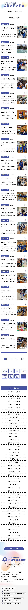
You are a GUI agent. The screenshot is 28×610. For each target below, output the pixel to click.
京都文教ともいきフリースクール (12, 603)
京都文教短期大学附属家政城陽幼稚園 (13, 598)
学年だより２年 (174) (14, 513)
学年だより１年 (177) (14, 526)
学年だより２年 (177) (14, 529)
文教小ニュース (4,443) (14, 449)
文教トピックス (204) (14, 488)
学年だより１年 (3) (14, 424)
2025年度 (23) (14, 417)
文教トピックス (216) (14, 507)
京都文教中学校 (20, 593)
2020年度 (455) (14, 532)
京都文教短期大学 (8, 591)
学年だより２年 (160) (14, 446)
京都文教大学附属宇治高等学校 (11, 601)
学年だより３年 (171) (14, 475)
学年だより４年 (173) (14, 500)
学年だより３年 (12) (14, 401)
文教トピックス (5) (14, 420)
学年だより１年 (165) (14, 491)
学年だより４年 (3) (14, 433)
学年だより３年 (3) (14, 430)
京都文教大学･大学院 (9, 588)
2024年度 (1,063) (14, 462)
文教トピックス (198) (14, 465)
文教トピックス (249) (14, 536)
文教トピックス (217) (14, 523)
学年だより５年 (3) (14, 436)
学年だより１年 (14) (14, 408)
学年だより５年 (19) (14, 395)
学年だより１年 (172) (14, 468)
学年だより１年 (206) (14, 539)
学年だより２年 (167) (14, 494)
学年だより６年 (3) (14, 440)
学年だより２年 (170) (14, 472)
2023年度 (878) (14, 484)
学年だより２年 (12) (14, 404)
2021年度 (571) (14, 520)
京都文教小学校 (7, 596)
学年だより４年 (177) (14, 478)
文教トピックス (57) (14, 411)
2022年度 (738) (14, 504)
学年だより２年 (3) (14, 427)
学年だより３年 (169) (14, 497)
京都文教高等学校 (8, 593)
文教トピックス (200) (14, 414)
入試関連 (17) (14, 459)
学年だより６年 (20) (14, 392)
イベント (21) (14, 456)
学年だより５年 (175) (14, 481)
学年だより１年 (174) (14, 510)
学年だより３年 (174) (14, 516)
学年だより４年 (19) (14, 398)
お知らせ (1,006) (14, 452)
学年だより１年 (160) (14, 443)
